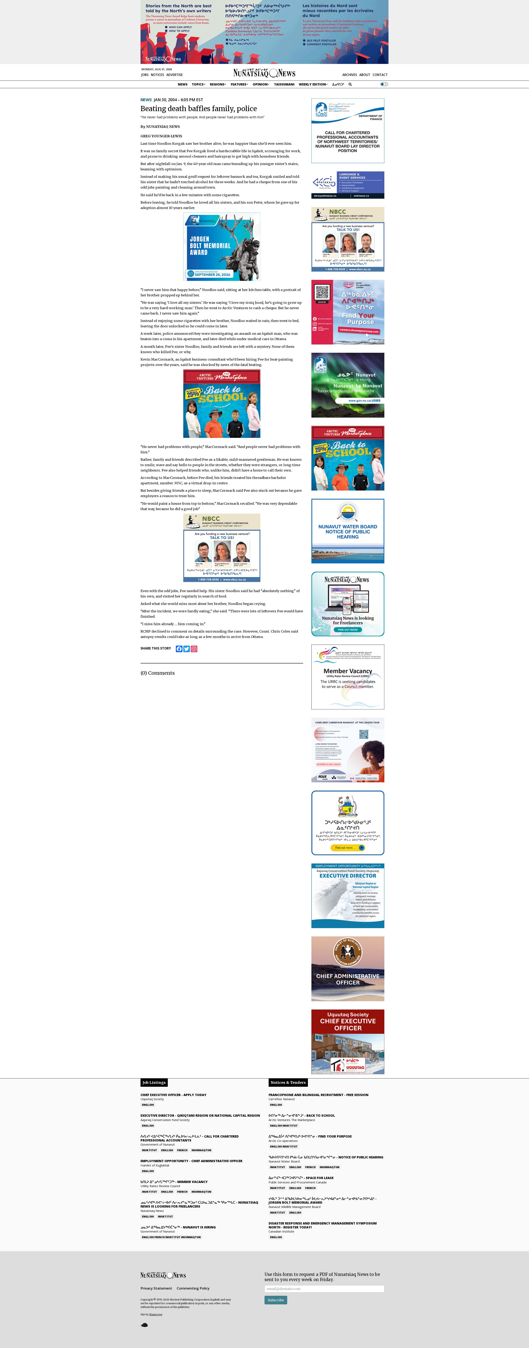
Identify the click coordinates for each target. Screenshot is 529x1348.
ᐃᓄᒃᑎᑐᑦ (338, 84)
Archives (349, 75)
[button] (144, 1324)
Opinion (260, 84)
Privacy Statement (156, 1288)
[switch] (384, 84)
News (182, 84)
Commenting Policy (193, 1288)
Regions (217, 84)
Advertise (174, 75)
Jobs (145, 75)
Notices (157, 75)
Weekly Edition (312, 84)
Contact (380, 75)
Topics (198, 84)
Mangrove (155, 1314)
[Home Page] (264, 72)
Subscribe (276, 1300)
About (364, 75)
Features (238, 84)
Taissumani (284, 84)
